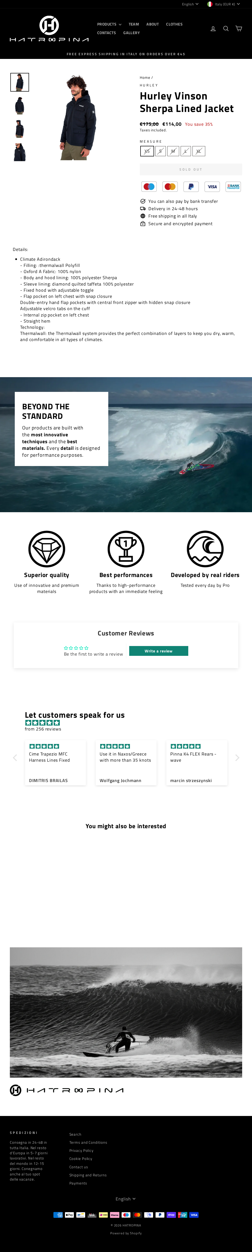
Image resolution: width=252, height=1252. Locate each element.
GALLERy (131, 33)
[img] (128, 723)
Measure (151, 141)
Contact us (78, 1167)
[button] (16, 757)
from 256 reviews (43, 729)
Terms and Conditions (88, 1142)
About (152, 24)
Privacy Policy (81, 1150)
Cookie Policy (81, 1158)
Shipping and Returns (88, 1175)
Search (75, 1134)
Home (145, 77)
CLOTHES (174, 24)
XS (147, 151)
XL (199, 151)
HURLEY (149, 85)
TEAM (134, 24)
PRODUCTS (107, 24)
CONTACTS (106, 33)
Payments (78, 1183)
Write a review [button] (159, 651)
